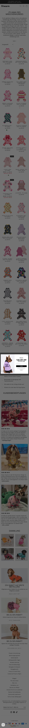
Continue (21, 366)
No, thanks (21, 370)
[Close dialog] (27, 355)
